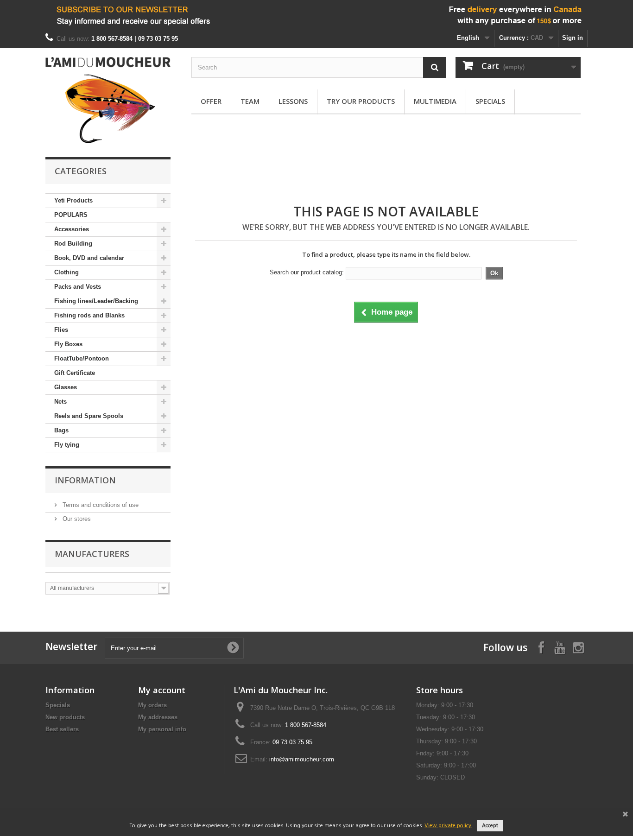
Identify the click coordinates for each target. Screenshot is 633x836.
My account (161, 690)
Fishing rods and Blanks (89, 315)
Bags (61, 430)
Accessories (71, 229)
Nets (60, 401)
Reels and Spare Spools (88, 415)
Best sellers (62, 729)
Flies (61, 329)
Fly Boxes (68, 344)
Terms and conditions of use (100, 504)
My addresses (157, 717)
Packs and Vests (77, 286)
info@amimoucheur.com (301, 759)
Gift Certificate (74, 372)
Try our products (361, 101)
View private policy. (448, 825)
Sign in (572, 37)
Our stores (76, 518)
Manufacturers (92, 553)
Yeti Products (73, 200)
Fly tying (66, 444)
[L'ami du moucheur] (108, 100)
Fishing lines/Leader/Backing (96, 301)
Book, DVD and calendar (89, 257)
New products (65, 717)
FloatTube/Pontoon (81, 358)
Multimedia (435, 101)
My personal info (162, 729)
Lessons (293, 101)
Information (85, 480)
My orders (152, 705)
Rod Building (73, 243)
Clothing (66, 272)
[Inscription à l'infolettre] (316, 15)
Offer (211, 101)
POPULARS (71, 214)
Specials (490, 101)
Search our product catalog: (307, 272)
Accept (490, 825)
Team (250, 101)
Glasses (65, 387)
